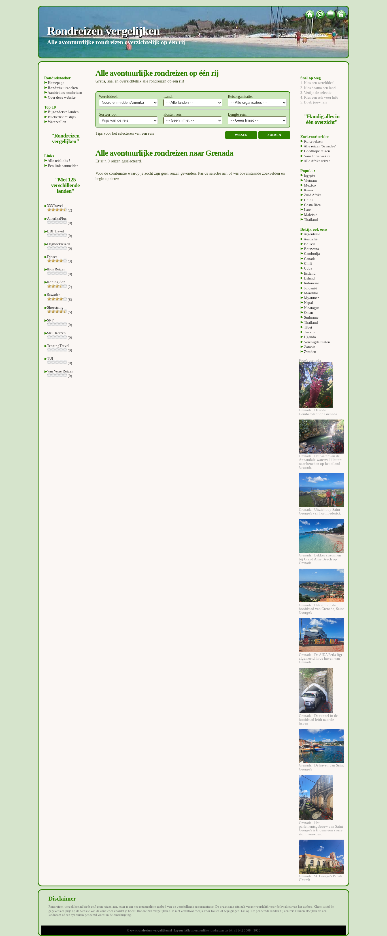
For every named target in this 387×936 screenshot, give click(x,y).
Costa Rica (312, 205)
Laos (307, 209)
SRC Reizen (56, 333)
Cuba (307, 268)
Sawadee (53, 295)
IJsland (309, 278)
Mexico (309, 185)
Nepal (308, 302)
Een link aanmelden (62, 166)
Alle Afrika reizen (317, 161)
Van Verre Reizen (60, 371)
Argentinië (311, 234)
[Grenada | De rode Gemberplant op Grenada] (316, 406)
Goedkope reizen (316, 151)
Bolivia (309, 244)
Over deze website (61, 97)
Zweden (309, 352)
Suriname (310, 317)
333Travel (55, 206)
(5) (69, 312)
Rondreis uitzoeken (62, 88)
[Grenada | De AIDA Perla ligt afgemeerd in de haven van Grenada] (321, 651)
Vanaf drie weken (316, 156)
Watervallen (56, 122)
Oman (308, 312)
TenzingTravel (58, 346)
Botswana (311, 249)
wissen (241, 135)
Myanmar (311, 298)
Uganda (309, 337)
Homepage (55, 83)
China (308, 200)
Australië (310, 239)
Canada (309, 259)
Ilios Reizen (56, 269)
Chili (307, 263)
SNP (50, 320)
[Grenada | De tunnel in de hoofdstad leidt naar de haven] (316, 712)
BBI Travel (55, 231)
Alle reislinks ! (58, 160)
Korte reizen (313, 141)
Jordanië (310, 288)
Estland (309, 273)
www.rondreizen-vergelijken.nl (151, 930)
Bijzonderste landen (63, 112)
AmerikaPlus (57, 218)
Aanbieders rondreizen (64, 92)
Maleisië (310, 215)
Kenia (308, 190)
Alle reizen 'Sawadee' (319, 146)
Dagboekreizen (58, 244)
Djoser (52, 257)
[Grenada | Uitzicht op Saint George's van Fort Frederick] (321, 505)
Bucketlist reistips (61, 117)
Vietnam (310, 180)
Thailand (310, 219)
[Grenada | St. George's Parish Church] (321, 872)
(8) (69, 299)
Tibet (307, 327)
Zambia (309, 347)
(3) (69, 261)
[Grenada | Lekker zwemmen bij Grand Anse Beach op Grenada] (321, 551)
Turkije (309, 332)
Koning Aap (56, 282)
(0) (69, 223)
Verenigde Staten (316, 342)
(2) (69, 210)
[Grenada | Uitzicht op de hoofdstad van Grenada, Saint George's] (321, 601)
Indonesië (311, 283)
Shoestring (55, 307)
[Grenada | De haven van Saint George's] (321, 761)
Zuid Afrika (312, 195)
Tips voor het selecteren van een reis (124, 133)
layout (178, 930)
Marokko (310, 293)
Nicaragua (311, 308)
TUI (50, 358)
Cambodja (311, 253)
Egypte (309, 175)
